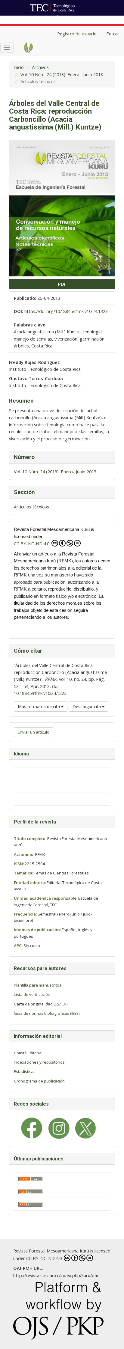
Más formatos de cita (39, 706)
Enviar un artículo (33, 732)
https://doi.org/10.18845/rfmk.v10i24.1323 (66, 311)
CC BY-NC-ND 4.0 (32, 543)
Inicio (19, 67)
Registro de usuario (77, 34)
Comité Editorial (28, 1053)
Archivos (40, 67)
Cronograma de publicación (39, 1081)
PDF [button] (62, 284)
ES (57, 1004)
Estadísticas (25, 1071)
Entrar (112, 34)
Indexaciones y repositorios (39, 1062)
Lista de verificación (32, 994)
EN (64, 1004)
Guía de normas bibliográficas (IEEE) (47, 1013)
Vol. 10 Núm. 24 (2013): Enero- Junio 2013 (61, 74)
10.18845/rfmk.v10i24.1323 (40, 693)
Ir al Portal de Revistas (80, 19)
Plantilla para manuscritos (37, 985)
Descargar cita (87, 706)
